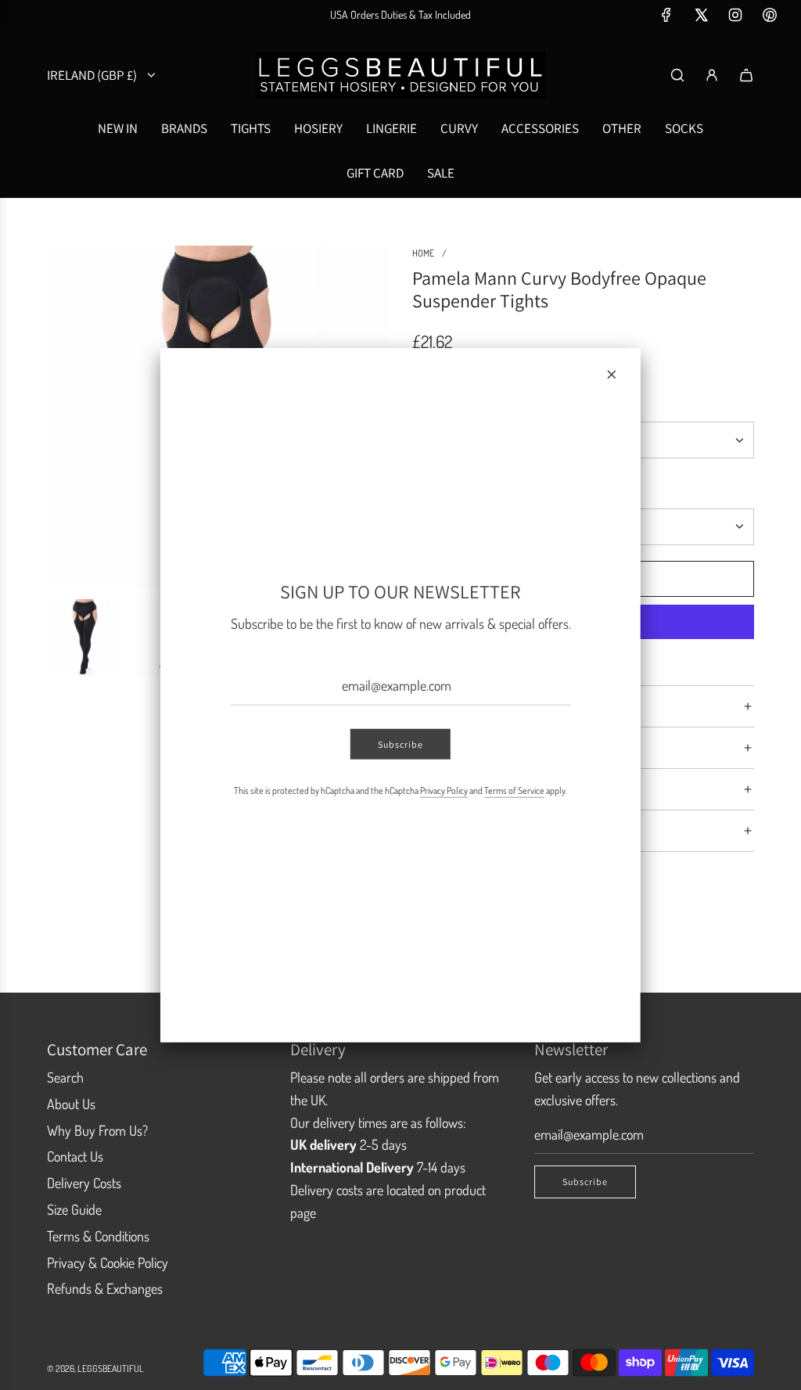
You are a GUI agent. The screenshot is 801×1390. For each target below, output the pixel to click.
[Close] (611, 374)
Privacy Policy (444, 790)
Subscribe (400, 744)
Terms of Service (514, 790)
